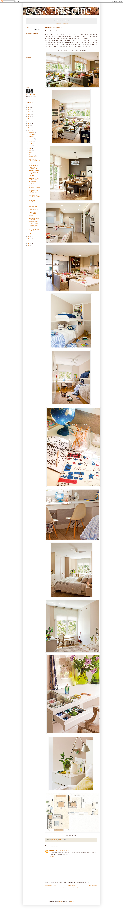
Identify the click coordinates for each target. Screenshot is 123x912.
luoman (61, 901)
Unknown (51, 850)
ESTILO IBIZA (33, 204)
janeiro (31, 233)
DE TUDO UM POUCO (32, 182)
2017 (29, 125)
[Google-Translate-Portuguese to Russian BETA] (68, 21)
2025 (29, 107)
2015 (29, 130)
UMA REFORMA (33, 206)
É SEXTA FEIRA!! (33, 157)
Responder (51, 856)
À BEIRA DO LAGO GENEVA (34, 218)
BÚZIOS (31, 185)
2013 (29, 238)
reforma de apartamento (61, 841)
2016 (29, 128)
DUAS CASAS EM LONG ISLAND (33, 222)
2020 (29, 118)
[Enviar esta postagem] (65, 839)
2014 (29, 236)
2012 (29, 241)
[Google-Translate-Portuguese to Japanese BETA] (63, 21)
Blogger (72, 901)
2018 (29, 123)
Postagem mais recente (50, 885)
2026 (29, 105)
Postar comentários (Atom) (55, 892)
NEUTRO (31, 216)
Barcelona (53, 841)
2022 (29, 114)
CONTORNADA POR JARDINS (34, 229)
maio (30, 148)
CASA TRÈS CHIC (58, 10)
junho (30, 146)
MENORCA (32, 176)
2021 (29, 116)
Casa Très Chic (31, 95)
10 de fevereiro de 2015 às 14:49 (62, 850)
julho (30, 143)
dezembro (31, 132)
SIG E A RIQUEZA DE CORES (34, 226)
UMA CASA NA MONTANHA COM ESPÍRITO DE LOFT (34, 161)
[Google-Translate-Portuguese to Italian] (60, 21)
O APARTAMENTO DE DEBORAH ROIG (34, 172)
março (30, 152)
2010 (29, 245)
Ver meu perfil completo (31, 98)
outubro (31, 136)
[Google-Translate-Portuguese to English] (65, 21)
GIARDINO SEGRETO (32, 200)
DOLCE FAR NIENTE (34, 188)
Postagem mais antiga (92, 885)
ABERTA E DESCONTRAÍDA (34, 209)
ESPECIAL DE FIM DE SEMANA (34, 178)
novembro (31, 134)
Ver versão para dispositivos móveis (71, 888)
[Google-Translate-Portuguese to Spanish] (71, 21)
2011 (29, 243)
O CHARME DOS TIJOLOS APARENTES (33, 167)
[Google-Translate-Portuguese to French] (54, 21)
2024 (29, 109)
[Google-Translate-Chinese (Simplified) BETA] (52, 21)
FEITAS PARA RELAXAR (32, 212)
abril (30, 150)
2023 (29, 112)
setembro (31, 139)
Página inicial (71, 885)
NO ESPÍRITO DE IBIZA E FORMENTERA (33, 191)
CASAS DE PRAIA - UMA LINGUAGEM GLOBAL (34, 196)
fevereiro (31, 155)
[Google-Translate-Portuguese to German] (57, 21)
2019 (29, 121)
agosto (31, 141)
